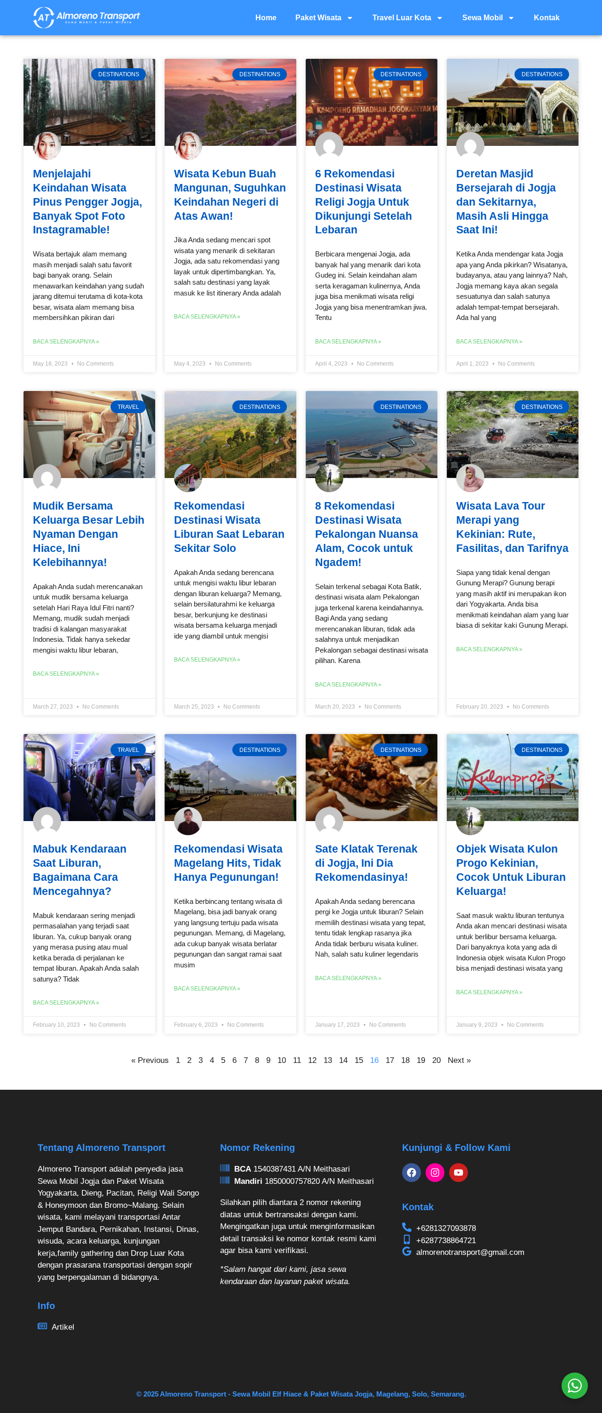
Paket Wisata (318, 18)
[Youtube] (458, 1172)
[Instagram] (435, 1172)
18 (405, 1060)
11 (297, 1060)
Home (266, 18)
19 (421, 1060)
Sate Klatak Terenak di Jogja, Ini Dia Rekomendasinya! (366, 863)
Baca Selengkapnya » (66, 341)
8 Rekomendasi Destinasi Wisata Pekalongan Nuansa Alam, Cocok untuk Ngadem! (366, 534)
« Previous (150, 1060)
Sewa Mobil (482, 18)
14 (343, 1060)
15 (359, 1060)
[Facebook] (411, 1172)
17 (390, 1060)
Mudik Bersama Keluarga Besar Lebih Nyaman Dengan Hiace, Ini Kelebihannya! (88, 534)
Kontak (547, 18)
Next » (459, 1060)
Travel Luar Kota (401, 18)
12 (312, 1060)
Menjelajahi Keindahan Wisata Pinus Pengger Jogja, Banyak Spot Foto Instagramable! (87, 202)
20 (436, 1060)
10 (281, 1060)
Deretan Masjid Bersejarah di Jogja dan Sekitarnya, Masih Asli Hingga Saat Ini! (506, 202)
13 (328, 1060)
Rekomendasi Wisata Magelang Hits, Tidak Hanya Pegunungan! (228, 863)
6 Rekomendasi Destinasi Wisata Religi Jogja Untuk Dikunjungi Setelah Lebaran (363, 202)
